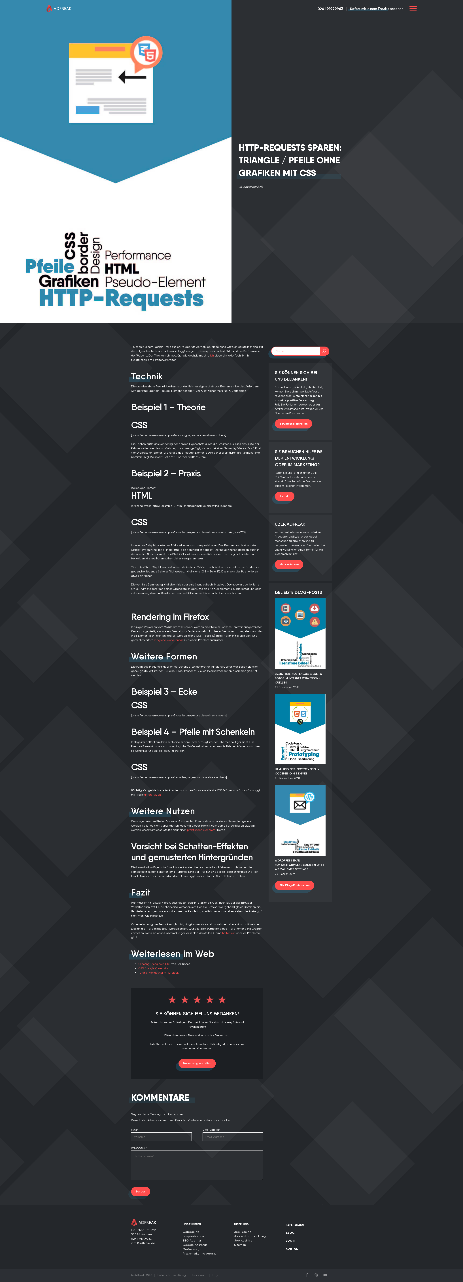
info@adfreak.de (143, 1243)
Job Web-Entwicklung (250, 1236)
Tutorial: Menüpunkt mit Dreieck (158, 972)
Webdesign (191, 1232)
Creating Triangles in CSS (154, 964)
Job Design (242, 1232)
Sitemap (240, 1245)
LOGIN (290, 1240)
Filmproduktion (193, 1236)
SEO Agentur (192, 1240)
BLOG (290, 1232)
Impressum (199, 1275)
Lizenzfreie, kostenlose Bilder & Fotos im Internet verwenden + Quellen (298, 678)
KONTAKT (293, 1248)
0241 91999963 (330, 9)
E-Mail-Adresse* (211, 1129)
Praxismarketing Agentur (200, 1253)
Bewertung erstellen (197, 1063)
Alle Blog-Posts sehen (294, 885)
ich (212, 355)
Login (216, 1275)
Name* (134, 1129)
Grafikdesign (192, 1249)
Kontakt (284, 496)
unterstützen (152, 794)
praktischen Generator (201, 830)
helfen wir (228, 933)
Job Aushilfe (243, 1240)
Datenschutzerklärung (172, 1275)
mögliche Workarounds (168, 640)
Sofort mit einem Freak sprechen (376, 9)
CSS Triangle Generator (153, 968)
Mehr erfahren (289, 564)
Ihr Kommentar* (139, 1148)
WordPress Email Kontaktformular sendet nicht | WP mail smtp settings (299, 865)
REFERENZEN (295, 1224)
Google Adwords (195, 1245)
